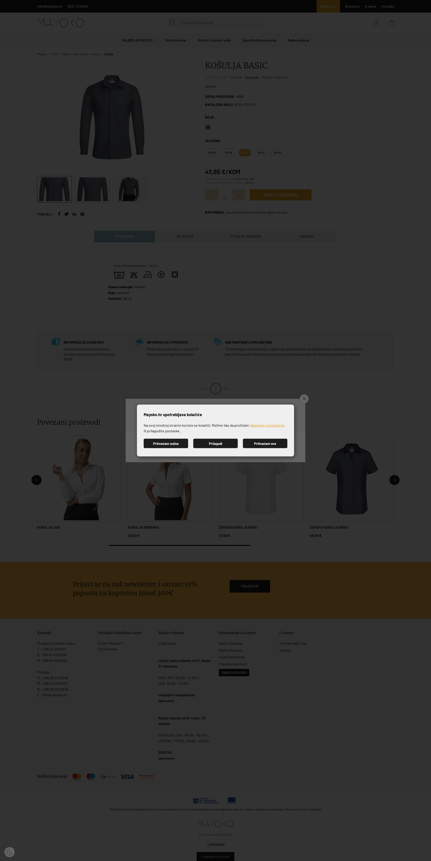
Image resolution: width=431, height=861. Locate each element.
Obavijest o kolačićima (267, 425)
